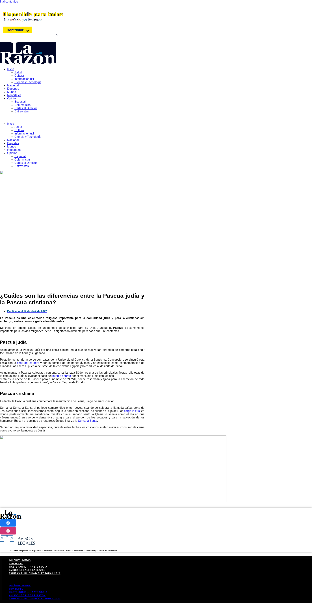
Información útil (24, 78)
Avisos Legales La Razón (27, 570)
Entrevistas (21, 111)
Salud (18, 72)
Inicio (10, 69)
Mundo (11, 91)
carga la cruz (132, 410)
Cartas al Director (25, 108)
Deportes (13, 88)
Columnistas (22, 104)
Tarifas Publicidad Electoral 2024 (34, 573)
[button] (156, 117)
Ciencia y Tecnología (27, 82)
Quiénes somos (20, 560)
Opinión (12, 98)
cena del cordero (28, 362)
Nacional (13, 85)
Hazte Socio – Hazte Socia (28, 567)
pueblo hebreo (61, 375)
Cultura (19, 75)
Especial (20, 101)
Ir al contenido (9, 1)
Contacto (16, 563)
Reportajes (14, 95)
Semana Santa (87, 420)
